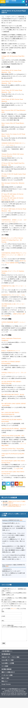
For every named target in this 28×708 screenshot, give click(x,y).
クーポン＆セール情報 (7, 675)
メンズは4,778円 (18, 468)
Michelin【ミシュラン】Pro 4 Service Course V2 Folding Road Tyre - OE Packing (12, 240)
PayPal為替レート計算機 (8, 663)
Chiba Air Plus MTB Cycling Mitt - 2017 (13, 435)
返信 (21, 520)
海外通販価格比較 (6, 654)
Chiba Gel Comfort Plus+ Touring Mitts (13, 448)
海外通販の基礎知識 (6, 669)
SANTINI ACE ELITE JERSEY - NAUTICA (14, 428)
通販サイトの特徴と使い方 (8, 672)
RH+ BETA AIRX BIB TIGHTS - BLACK (13, 394)
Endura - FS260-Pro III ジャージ (11, 350)
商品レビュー (5, 681)
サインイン (14, 608)
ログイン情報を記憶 (8, 625)
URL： (3, 620)
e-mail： (4, 616)
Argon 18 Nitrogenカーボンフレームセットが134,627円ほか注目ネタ (14, 505)
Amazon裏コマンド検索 (7, 660)
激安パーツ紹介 (5, 678)
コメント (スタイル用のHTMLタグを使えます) (14, 626)
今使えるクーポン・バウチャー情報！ (11, 657)
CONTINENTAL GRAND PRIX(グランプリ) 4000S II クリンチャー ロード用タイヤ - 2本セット (14, 255)
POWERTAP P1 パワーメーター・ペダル (13, 295)
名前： (3, 611)
